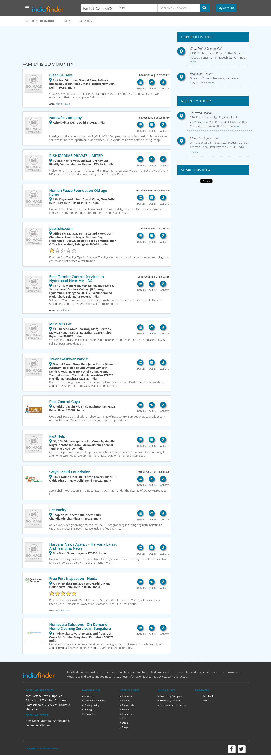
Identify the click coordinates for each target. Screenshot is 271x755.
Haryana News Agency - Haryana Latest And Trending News (83, 546)
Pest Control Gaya (64, 401)
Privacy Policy (91, 705)
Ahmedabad (61, 721)
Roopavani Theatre (201, 74)
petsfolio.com (61, 228)
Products (127, 696)
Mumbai (46, 721)
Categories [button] (86, 21)
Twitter (207, 700)
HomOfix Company (65, 117)
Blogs (125, 727)
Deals (125, 722)
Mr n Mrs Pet (60, 324)
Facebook (208, 696)
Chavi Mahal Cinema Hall (205, 48)
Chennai (45, 725)
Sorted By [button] (39, 21)
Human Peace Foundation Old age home (78, 192)
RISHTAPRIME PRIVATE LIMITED (76, 155)
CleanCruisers (61, 75)
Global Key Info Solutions (205, 138)
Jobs (124, 718)
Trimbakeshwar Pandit (68, 359)
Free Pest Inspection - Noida (73, 578)
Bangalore (32, 725)
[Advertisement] (96, 42)
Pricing (88, 709)
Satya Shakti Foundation (69, 471)
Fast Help (57, 436)
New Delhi (32, 721)
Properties (128, 714)
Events (125, 709)
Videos (125, 700)
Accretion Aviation (201, 113)
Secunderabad (63, 309)
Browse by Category (171, 696)
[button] (27, 6)
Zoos (28, 696)
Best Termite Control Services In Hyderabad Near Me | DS (76, 278)
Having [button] (66, 21)
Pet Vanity (57, 510)
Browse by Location (170, 700)
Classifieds (128, 705)
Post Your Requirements (173, 705)
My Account (226, 8)
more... (194, 62)
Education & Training (39, 700)
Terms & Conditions (95, 700)
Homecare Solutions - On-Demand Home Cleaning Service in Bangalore (80, 626)
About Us (89, 696)
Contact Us (90, 714)
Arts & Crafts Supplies (47, 696)
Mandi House (63, 103)
